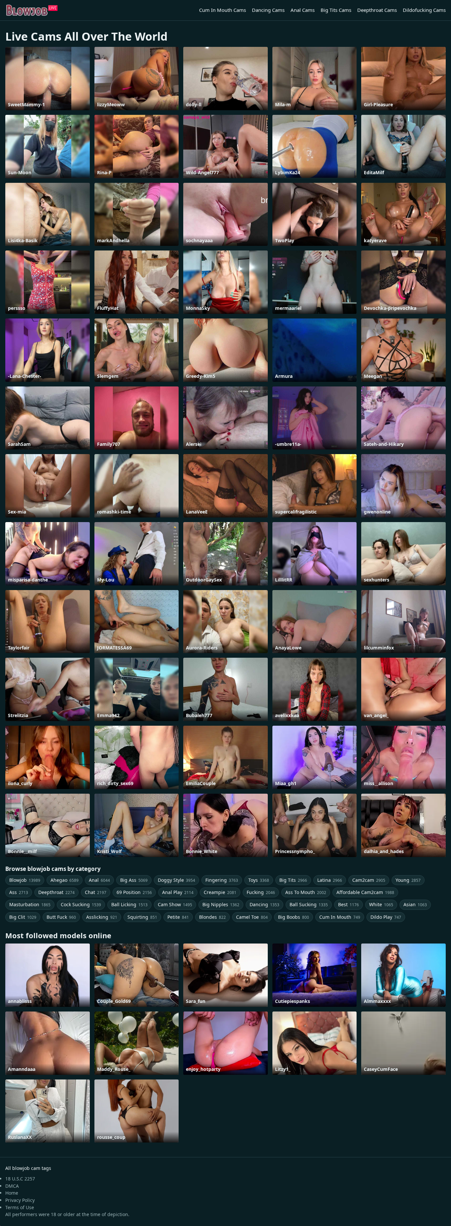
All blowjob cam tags (28, 1168)
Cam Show (175, 904)
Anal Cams (303, 10)
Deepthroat (56, 892)
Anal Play (177, 892)
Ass (18, 892)
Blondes (212, 917)
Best (348, 904)
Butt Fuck (61, 917)
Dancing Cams (268, 10)
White (381, 904)
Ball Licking (129, 904)
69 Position (134, 892)
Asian (415, 904)
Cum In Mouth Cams (222, 10)
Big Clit (22, 917)
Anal (99, 880)
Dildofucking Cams (424, 10)
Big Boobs (293, 917)
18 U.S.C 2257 (20, 1179)
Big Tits (293, 880)
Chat (95, 892)
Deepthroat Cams (377, 10)
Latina (329, 880)
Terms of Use (19, 1207)
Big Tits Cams (336, 10)
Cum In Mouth (339, 917)
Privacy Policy (20, 1200)
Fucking (261, 892)
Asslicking (101, 917)
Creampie (220, 892)
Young (408, 880)
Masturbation (30, 904)
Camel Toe (252, 917)
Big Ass (134, 880)
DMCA (12, 1186)
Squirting (142, 917)
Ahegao (65, 880)
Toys (258, 880)
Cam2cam (368, 880)
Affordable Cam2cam (365, 892)
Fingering (221, 880)
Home (11, 1193)
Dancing (264, 904)
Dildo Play (385, 917)
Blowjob (24, 880)
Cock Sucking (81, 904)
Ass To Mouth (305, 892)
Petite (178, 917)
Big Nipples (220, 904)
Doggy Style (176, 880)
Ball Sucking (309, 904)
